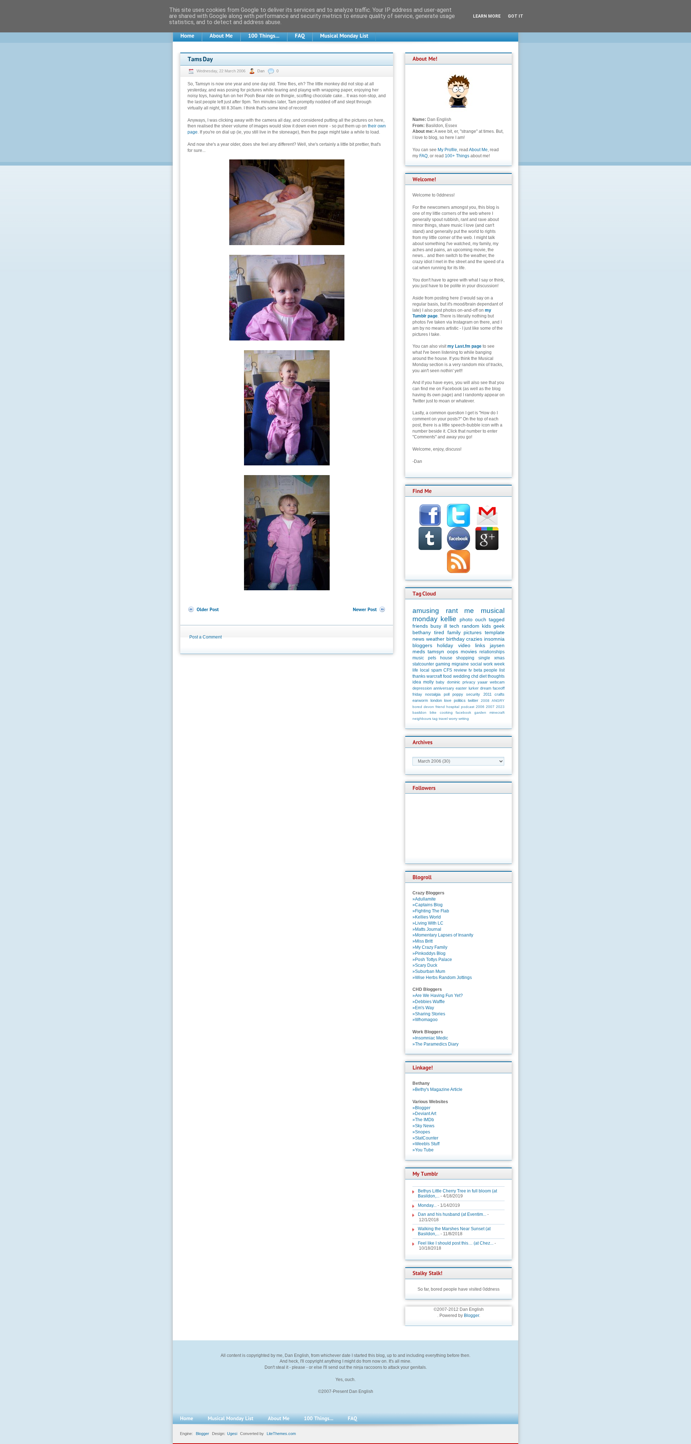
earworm (420, 700)
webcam (497, 682)
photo (466, 619)
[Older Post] (203, 609)
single (484, 657)
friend (440, 707)
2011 (487, 694)
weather (435, 639)
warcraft (434, 676)
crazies (474, 639)
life (415, 670)
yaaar (483, 682)
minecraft (497, 712)
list (502, 670)
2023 (500, 707)
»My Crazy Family (429, 947)
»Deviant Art (424, 1113)
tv (470, 670)
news (418, 639)
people (490, 670)
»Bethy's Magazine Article (437, 1089)
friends (420, 626)
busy (435, 626)
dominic (453, 682)
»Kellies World (426, 917)
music (418, 657)
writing (464, 719)
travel (443, 719)
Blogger (471, 1315)
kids (486, 626)
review (460, 670)
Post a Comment (205, 637)
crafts (499, 694)
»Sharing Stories (428, 1013)
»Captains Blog (427, 904)
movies (469, 651)
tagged (497, 619)
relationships (492, 651)
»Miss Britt (422, 941)
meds (418, 651)
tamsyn (436, 651)
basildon (419, 712)
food (447, 676)
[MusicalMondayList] (344, 36)
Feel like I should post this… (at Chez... (455, 1243)
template (495, 632)
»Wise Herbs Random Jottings (442, 977)
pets (432, 657)
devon (429, 707)
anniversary (443, 688)
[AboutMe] (221, 36)
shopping (465, 657)
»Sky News (423, 1125)
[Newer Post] (369, 609)
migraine (460, 664)
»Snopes (421, 1131)
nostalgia (433, 694)
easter (461, 688)
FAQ (423, 155)
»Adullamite (424, 899)
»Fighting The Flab (430, 910)
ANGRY (498, 701)
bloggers (422, 645)
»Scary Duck (424, 965)
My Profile (447, 149)
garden (480, 712)
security (473, 694)
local (424, 670)
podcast (467, 707)
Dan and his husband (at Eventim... (452, 1214)
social (476, 664)
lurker (474, 688)
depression (422, 688)
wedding (461, 676)
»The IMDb (423, 1119)
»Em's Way (423, 1007)
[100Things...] (263, 36)
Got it (515, 16)
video (464, 645)
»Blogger (421, 1107)
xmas (499, 657)
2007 (490, 707)
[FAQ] (299, 36)
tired (439, 632)
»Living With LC (427, 923)
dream (485, 688)
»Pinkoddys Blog (429, 953)
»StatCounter (425, 1138)
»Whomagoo (425, 1019)
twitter (473, 700)
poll (447, 694)
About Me (478, 149)
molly (428, 682)
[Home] (187, 36)
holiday (445, 645)
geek (499, 626)
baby (440, 682)
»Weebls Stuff (425, 1143)
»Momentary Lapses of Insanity (442, 935)
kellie (448, 619)
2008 (485, 701)
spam (436, 670)
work (488, 664)
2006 (480, 707)
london (436, 700)
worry (453, 719)
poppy (457, 694)
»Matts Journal (426, 929)
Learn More (487, 16)
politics (460, 700)
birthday (455, 639)
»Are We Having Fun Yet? (437, 995)
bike (433, 712)
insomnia (494, 639)
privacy (468, 682)
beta (478, 670)
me (469, 610)
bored (417, 707)
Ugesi (232, 1433)
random (470, 626)
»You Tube (423, 1149)
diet (483, 676)
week (499, 664)
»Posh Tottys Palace (432, 959)
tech (454, 626)
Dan (261, 71)
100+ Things (457, 155)
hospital (452, 707)
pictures (473, 632)
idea (416, 682)
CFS (447, 670)
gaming (442, 664)
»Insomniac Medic (430, 1038)
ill (445, 626)
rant (452, 610)
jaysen (497, 645)
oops (452, 651)
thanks (418, 676)
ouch (480, 619)
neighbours (421, 719)
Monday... (427, 1205)
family (454, 632)
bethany (421, 632)
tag (435, 719)
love (447, 700)
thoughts (496, 676)
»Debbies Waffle (428, 1001)
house (446, 657)
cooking (446, 712)
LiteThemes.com (281, 1433)
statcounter (423, 664)
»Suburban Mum (428, 971)
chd (474, 676)
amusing (425, 610)
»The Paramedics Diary (435, 1044)
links (480, 645)
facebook (463, 712)
